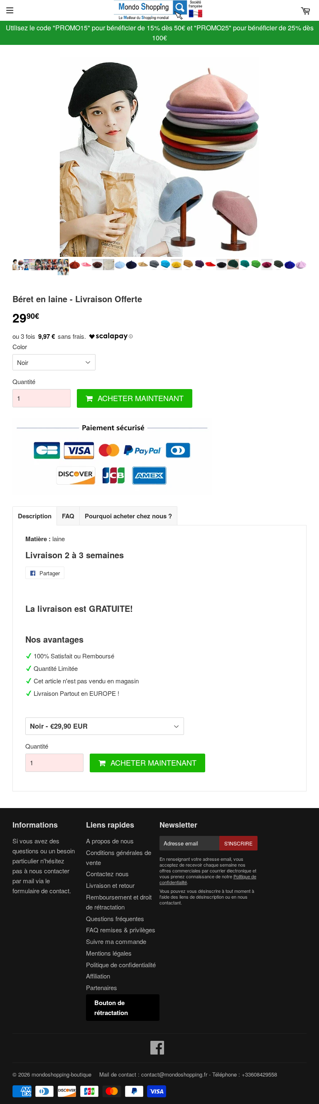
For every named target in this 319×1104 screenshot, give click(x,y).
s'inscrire (238, 843)
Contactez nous (107, 873)
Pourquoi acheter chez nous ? (128, 515)
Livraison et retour (110, 885)
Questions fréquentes (115, 918)
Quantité (23, 381)
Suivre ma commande (116, 941)
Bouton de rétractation (111, 1007)
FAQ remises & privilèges (120, 929)
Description (35, 515)
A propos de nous (110, 840)
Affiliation (98, 975)
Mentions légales (109, 953)
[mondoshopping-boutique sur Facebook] (157, 1051)
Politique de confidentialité (121, 964)
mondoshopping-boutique (61, 1074)
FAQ (68, 515)
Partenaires (101, 987)
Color (19, 346)
